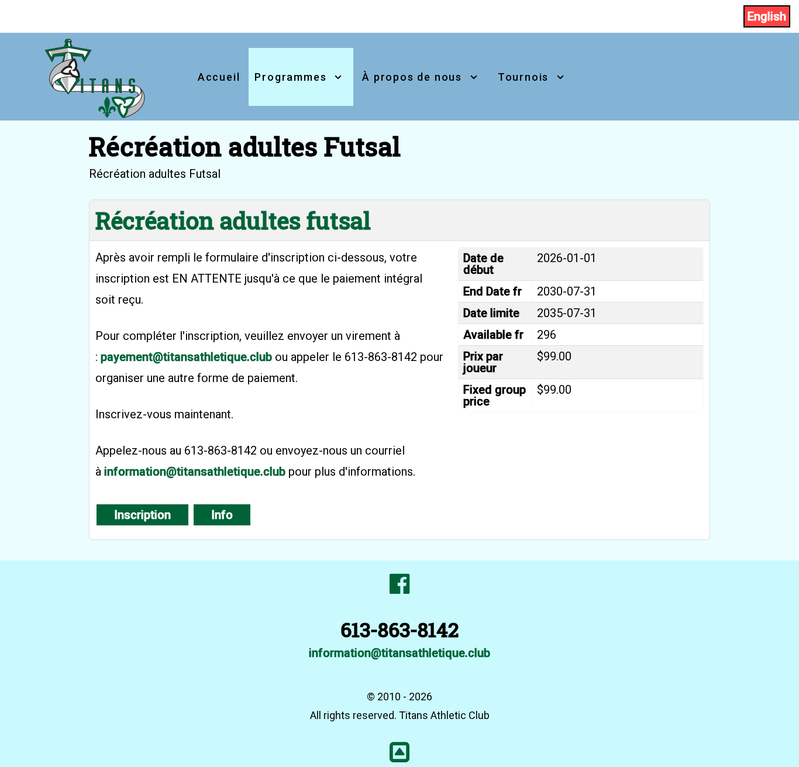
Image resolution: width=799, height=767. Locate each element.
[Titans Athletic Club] (96, 75)
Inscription (142, 515)
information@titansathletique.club (194, 472)
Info (222, 515)
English (767, 16)
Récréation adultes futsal (233, 220)
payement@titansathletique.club (186, 357)
